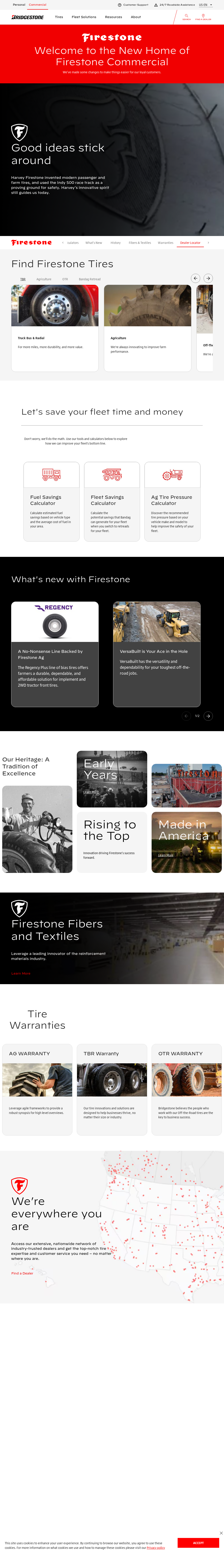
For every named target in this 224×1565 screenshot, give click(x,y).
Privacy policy (156, 1548)
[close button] (221, 1533)
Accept (198, 1543)
